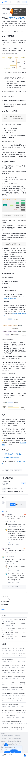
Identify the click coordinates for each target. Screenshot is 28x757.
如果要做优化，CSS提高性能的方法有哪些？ (12, 687)
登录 (23, 1)
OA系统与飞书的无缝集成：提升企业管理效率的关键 (11, 743)
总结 (2, 607)
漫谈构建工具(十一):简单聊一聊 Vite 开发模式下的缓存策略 (14, 671)
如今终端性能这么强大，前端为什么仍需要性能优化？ (14, 693)
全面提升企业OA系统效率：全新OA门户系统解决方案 (11, 741)
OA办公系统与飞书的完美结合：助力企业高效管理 (10, 735)
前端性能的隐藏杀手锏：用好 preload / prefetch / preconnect (13, 699)
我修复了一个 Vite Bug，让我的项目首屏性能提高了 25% (13, 676)
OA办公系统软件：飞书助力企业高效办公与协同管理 (11, 738)
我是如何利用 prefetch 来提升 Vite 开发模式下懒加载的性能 (14, 648)
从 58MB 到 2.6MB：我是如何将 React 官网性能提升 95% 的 (14, 682)
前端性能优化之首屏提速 (7, 659)
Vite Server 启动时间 (6, 599)
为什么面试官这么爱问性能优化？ (9, 715)
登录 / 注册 (12, 504)
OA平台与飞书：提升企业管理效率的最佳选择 (10, 740)
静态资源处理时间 (5, 601)
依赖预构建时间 (4, 604)
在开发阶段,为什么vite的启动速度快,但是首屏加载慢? (14, 654)
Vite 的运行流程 (4, 596)
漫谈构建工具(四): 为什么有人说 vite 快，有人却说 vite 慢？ (13, 665)
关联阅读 (3, 609)
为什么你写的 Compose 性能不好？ (10, 704)
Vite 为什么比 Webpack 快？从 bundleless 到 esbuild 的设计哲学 (14, 710)
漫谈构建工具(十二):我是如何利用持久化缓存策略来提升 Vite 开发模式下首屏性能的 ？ (14, 727)
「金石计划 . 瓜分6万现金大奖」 (17, 18)
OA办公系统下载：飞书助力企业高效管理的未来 (10, 737)
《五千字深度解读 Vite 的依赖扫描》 (13, 454)
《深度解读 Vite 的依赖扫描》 (11, 457)
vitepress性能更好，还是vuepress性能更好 (11, 721)
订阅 (24, 483)
